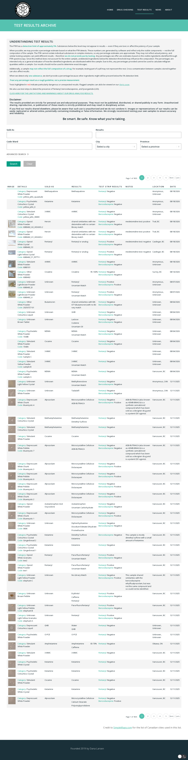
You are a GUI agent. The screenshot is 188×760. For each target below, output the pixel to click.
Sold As (10, 129)
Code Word (12, 141)
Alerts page (124, 84)
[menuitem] (110, 10)
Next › (172, 178)
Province (144, 141)
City (98, 141)
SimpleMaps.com (122, 727)
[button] (182, 757)
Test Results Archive (35, 25)
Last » (178, 178)
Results (100, 129)
